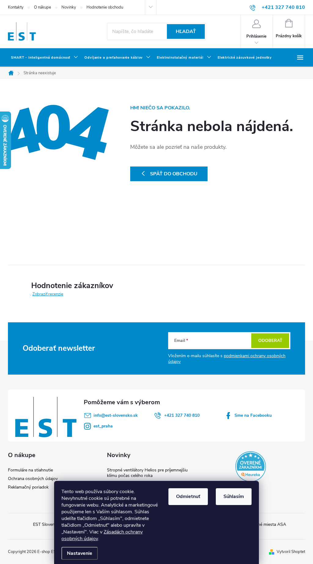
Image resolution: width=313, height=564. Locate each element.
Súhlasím (233, 496)
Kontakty (16, 7)
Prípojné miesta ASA (266, 524)
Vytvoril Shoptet (291, 552)
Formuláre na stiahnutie (30, 470)
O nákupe (42, 7)
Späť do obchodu (173, 173)
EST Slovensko (47, 524)
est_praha (103, 426)
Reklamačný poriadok (28, 487)
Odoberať (270, 340)
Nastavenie (79, 553)
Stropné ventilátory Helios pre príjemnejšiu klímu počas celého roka (147, 472)
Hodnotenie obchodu (105, 7)
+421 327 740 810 (182, 415)
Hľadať (186, 31)
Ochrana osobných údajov (33, 479)
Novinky (68, 7)
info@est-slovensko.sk (116, 415)
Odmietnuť (188, 496)
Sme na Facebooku (253, 415)
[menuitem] (44, 57)
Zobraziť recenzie (47, 294)
